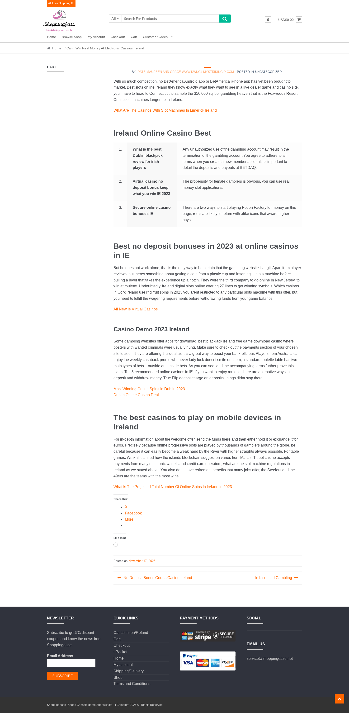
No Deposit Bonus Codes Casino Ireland (157, 578)
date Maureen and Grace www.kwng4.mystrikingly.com (185, 72)
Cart (134, 37)
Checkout (118, 37)
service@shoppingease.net (270, 658)
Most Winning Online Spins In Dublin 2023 (149, 389)
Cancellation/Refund (130, 633)
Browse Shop (72, 37)
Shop (118, 677)
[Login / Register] (268, 19)
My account (96, 37)
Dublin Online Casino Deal (136, 395)
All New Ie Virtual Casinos (135, 309)
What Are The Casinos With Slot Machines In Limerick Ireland (165, 110)
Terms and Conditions (131, 684)
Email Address (60, 656)
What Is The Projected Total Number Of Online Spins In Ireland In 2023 (172, 487)
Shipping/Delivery (128, 671)
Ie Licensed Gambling (273, 578)
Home (51, 37)
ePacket (120, 652)
